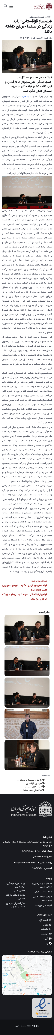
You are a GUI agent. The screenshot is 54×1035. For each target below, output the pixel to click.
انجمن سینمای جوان (42, 897)
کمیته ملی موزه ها (43, 905)
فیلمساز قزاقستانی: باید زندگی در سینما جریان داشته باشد (28, 26)
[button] (5, 6)
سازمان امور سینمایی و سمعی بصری (42, 885)
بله (46, 943)
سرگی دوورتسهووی (33, 787)
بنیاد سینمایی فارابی (43, 892)
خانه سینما (47, 901)
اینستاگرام (43, 920)
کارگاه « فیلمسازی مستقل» (29, 780)
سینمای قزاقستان (34, 783)
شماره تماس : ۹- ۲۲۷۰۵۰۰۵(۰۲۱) (37, 851)
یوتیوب (44, 934)
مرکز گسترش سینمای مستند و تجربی (15, 905)
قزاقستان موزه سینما (32, 790)
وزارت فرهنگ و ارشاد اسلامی (15, 897)
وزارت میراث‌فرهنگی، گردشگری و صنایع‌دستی (15, 887)
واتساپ (44, 929)
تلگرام (45, 925)
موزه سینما (25, 97)
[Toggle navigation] (11, 6)
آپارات (45, 939)
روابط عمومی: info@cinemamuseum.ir (32, 863)
